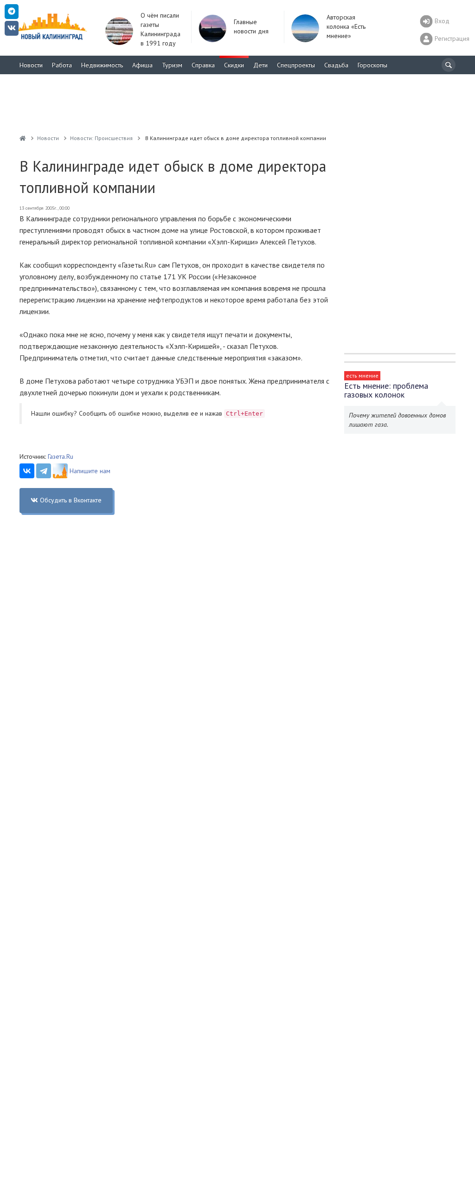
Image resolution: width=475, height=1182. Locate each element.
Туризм (172, 65)
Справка (203, 65)
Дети (260, 65)
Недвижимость (102, 65)
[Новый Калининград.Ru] (22, 138)
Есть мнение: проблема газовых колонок (386, 390)
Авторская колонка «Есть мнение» (346, 26)
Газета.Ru (60, 456)
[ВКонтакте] (26, 470)
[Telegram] (43, 470)
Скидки (234, 65)
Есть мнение (362, 375)
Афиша (142, 65)
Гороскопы (372, 65)
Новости (31, 65)
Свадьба (336, 65)
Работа (62, 65)
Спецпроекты (296, 65)
